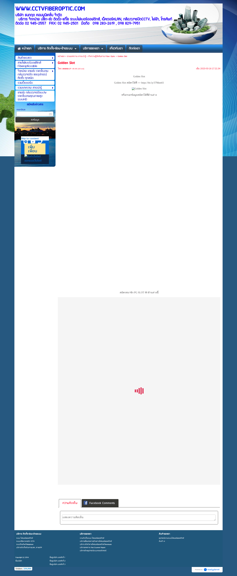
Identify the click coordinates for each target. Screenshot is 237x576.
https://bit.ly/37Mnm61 (152, 82)
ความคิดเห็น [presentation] (69, 503)
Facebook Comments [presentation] (102, 503)
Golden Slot (120, 82)
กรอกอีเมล (20, 109)
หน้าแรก (61, 56)
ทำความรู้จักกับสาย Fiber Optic (101, 56)
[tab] (70, 503)
